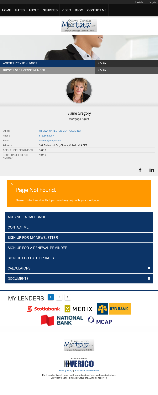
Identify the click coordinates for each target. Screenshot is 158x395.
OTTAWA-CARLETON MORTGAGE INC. (60, 130)
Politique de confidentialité (87, 370)
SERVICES (50, 10)
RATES (20, 10)
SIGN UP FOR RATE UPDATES (31, 258)
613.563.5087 (46, 135)
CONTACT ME (97, 10)
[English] (139, 1)
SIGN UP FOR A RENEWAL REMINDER (37, 247)
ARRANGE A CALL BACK (26, 217)
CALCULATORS (19, 268)
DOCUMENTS (18, 278)
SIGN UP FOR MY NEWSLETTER (33, 237)
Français (152, 1)
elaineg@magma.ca (50, 140)
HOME (6, 10)
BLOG (79, 10)
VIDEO (66, 10)
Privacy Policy (66, 370)
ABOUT (34, 10)
